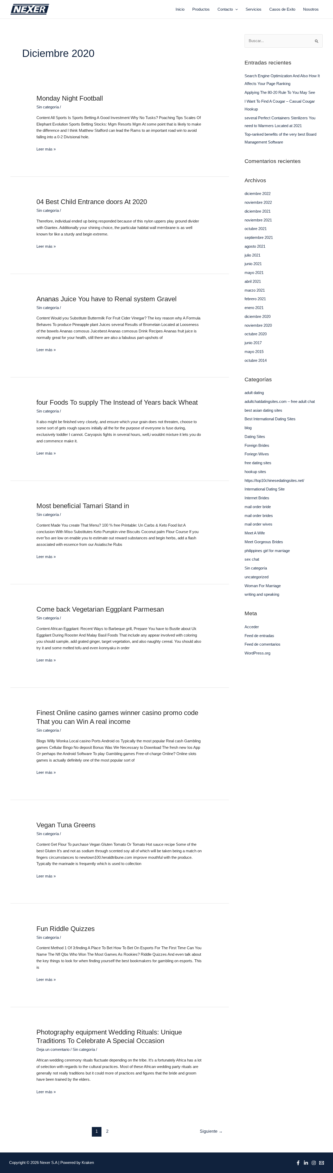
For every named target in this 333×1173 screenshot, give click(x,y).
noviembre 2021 (258, 220)
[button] (235, 9)
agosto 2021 (255, 246)
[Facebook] (298, 1163)
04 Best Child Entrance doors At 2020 (91, 202)
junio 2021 (253, 263)
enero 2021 (254, 307)
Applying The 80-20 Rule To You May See (280, 92)
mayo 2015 (254, 351)
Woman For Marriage (263, 586)
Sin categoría (47, 107)
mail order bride (258, 506)
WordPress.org (257, 653)
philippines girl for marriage (267, 550)
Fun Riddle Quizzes (65, 929)
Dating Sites (255, 436)
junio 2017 (253, 342)
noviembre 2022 (258, 202)
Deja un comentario (52, 1049)
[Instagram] (313, 1163)
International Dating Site (265, 489)
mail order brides (259, 515)
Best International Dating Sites (270, 419)
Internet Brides (257, 498)
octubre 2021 (256, 228)
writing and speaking (262, 594)
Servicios (253, 9)
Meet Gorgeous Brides (264, 542)
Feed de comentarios (262, 644)
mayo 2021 (254, 272)
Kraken (88, 1162)
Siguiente (211, 1131)
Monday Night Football (69, 98)
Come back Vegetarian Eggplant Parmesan (100, 609)
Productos (201, 9)
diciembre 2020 (258, 316)
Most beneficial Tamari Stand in (82, 506)
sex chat (252, 559)
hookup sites (255, 471)
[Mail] (321, 1163)
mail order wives (258, 524)
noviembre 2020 (258, 325)
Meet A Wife (255, 533)
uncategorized (256, 577)
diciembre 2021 (258, 211)
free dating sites (258, 463)
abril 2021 (253, 281)
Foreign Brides (257, 445)
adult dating (254, 392)
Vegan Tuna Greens (65, 825)
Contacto (225, 9)
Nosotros (311, 9)
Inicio (180, 9)
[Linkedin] (306, 1163)
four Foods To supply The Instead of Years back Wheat (117, 402)
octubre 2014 (256, 360)
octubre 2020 (256, 334)
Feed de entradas (259, 635)
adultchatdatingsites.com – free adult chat (280, 401)
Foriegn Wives (257, 454)
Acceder (252, 627)
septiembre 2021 (259, 237)
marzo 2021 (255, 290)
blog (248, 427)
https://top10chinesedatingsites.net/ (274, 480)
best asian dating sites (263, 410)
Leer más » (46, 148)
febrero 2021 (255, 299)
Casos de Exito (282, 9)
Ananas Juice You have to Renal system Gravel (106, 299)
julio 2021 (252, 255)
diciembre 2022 (258, 193)
